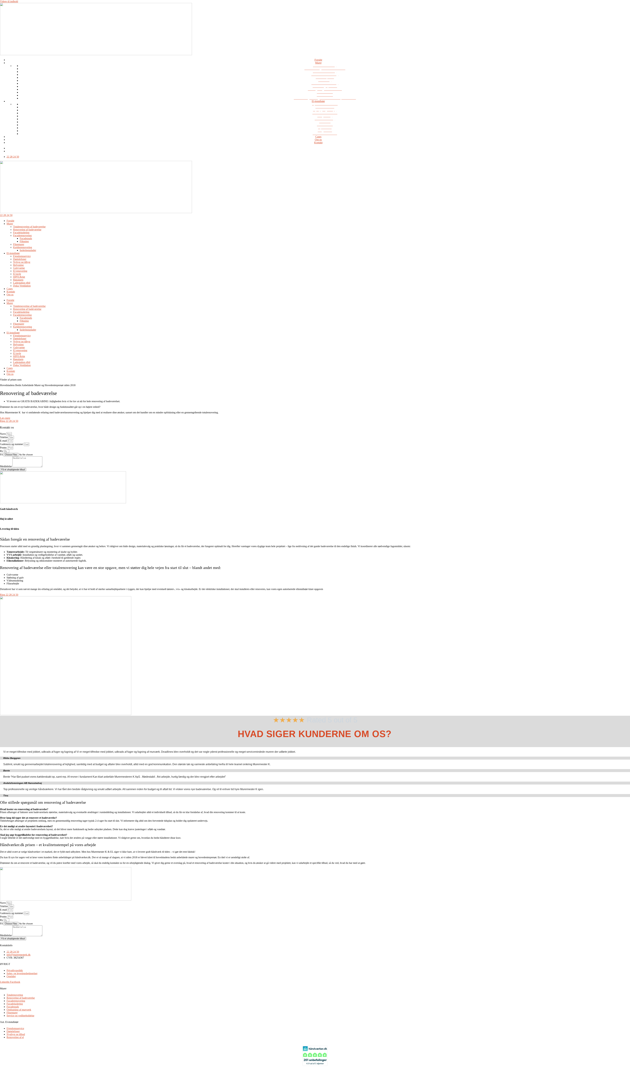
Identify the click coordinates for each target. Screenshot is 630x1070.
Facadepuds (26, 238)
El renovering (20, 271)
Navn (3, 433)
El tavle (17, 274)
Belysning (18, 265)
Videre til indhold (9, 1)
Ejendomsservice (22, 256)
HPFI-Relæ (19, 276)
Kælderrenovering (22, 247)
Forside (318, 59)
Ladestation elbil (21, 282)
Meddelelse (6, 466)
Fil (1, 454)
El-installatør (318, 101)
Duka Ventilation (22, 285)
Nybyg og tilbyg (21, 262)
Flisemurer (18, 244)
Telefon (4, 437)
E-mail (4, 440)
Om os (318, 139)
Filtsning (24, 241)
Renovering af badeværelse (27, 229)
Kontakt (318, 142)
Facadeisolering (21, 232)
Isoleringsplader (28, 250)
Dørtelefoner (19, 259)
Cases (318, 136)
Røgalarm (18, 279)
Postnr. (4, 447)
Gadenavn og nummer (12, 444)
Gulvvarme (19, 268)
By (2, 451)
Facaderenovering (22, 235)
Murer (318, 62)
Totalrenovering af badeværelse (29, 226)
